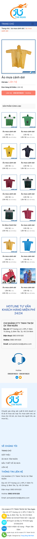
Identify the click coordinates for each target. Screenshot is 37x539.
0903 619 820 (18, 336)
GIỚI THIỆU (6, 455)
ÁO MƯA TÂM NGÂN (10, 459)
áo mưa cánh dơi (17, 28)
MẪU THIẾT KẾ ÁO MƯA (11, 463)
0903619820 (18, 93)
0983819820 (13, 374)
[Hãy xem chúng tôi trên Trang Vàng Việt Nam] (3, 516)
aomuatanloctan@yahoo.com (20, 344)
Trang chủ (5, 28)
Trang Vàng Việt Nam (27, 535)
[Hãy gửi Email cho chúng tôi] (3, 522)
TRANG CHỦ (8, 24)
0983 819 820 (15, 340)
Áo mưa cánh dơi (9, 131)
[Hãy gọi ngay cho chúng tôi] (3, 535)
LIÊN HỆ (5, 467)
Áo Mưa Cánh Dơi (9, 225)
